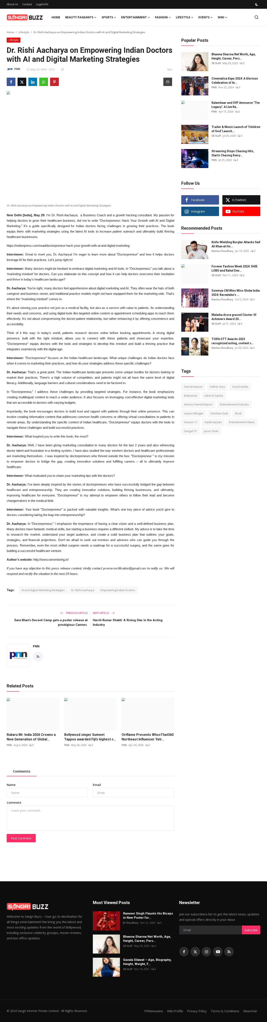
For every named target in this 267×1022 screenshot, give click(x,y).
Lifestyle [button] (183, 17)
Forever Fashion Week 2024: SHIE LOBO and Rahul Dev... (234, 268)
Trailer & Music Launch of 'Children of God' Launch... (236, 129)
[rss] (229, 951)
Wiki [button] (221, 17)
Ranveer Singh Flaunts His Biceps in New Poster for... (148, 916)
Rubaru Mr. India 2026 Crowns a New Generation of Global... (31, 737)
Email (97, 785)
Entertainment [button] (134, 17)
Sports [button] (107, 17)
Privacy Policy (197, 1011)
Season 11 (190, 422)
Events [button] (204, 17)
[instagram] (206, 951)
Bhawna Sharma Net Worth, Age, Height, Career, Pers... (234, 56)
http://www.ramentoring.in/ (51, 559)
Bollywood (190, 395)
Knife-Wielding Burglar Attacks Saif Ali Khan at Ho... (236, 244)
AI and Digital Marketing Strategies (43, 590)
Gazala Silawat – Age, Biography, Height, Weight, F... (147, 962)
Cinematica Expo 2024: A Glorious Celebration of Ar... (235, 80)
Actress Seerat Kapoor (198, 404)
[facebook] (184, 951)
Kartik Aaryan (213, 422)
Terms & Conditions (225, 1011)
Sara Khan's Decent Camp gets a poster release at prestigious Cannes (51, 622)
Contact (27, 4)
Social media (240, 386)
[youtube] (218, 951)
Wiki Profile (175, 1011)
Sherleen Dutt (219, 413)
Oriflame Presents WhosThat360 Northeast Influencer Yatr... (148, 737)
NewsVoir (250, 1011)
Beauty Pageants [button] (79, 17)
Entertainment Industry (234, 404)
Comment (14, 802)
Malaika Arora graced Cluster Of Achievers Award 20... (234, 317)
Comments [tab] (21, 771)
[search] (256, 17)
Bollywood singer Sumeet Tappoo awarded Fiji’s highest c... (90, 737)
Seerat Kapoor (193, 386)
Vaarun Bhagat (193, 413)
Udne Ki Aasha (213, 395)
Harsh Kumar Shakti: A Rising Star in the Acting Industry (127, 622)
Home (56, 17)
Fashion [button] (161, 17)
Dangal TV (190, 431)
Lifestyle (24, 32)
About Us (12, 4)
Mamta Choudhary (222, 251)
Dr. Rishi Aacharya (82, 590)
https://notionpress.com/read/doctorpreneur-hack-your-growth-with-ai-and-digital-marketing (68, 245)
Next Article (101, 613)
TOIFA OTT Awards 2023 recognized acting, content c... (233, 341)
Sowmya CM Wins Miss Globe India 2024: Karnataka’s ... (236, 292)
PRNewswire (153, 1011)
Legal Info (42, 4)
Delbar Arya (217, 386)
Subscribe (251, 930)
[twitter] (195, 951)
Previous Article (76, 613)
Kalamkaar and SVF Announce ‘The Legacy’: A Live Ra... (236, 105)
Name (11, 785)
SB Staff (216, 63)
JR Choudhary (131, 923)
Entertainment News (242, 422)
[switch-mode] (256, 4)
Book (238, 413)
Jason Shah (211, 431)
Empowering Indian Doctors (118, 590)
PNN (36, 646)
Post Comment (21, 838)
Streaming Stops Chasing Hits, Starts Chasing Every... (233, 153)
